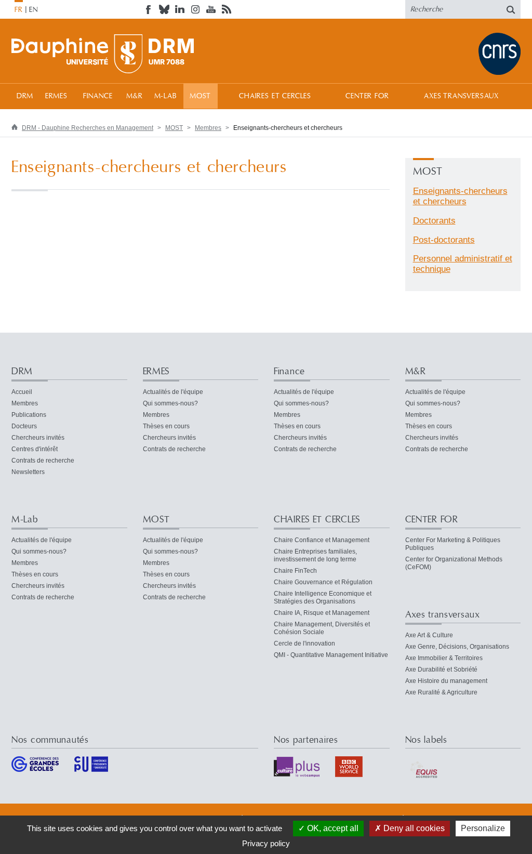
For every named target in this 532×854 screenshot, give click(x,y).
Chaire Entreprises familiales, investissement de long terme (315, 555)
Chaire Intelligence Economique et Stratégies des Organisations (322, 597)
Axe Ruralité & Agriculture (441, 692)
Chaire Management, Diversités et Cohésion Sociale (322, 628)
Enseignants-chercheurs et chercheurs (460, 196)
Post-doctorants (444, 240)
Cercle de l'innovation (304, 643)
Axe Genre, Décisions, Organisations (457, 646)
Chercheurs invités (37, 437)
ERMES (56, 96)
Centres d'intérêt (34, 449)
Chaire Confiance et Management (321, 540)
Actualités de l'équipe (173, 392)
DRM (25, 96)
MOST (200, 96)
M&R (134, 96)
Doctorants (434, 221)
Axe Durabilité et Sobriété (441, 669)
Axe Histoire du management (446, 681)
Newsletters (28, 472)
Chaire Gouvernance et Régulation (323, 582)
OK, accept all (331, 828)
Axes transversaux (461, 96)
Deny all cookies (413, 828)
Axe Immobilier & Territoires (444, 658)
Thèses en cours (166, 426)
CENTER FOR (367, 96)
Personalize (483, 828)
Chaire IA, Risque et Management (321, 612)
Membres (208, 128)
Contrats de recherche (42, 460)
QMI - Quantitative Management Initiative (331, 655)
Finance (98, 96)
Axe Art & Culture (429, 635)
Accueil (21, 392)
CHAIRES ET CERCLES (275, 96)
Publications (28, 414)
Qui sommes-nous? (170, 403)
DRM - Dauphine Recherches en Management (87, 128)
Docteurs (24, 426)
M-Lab (165, 96)
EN (33, 10)
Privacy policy (266, 843)
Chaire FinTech (295, 570)
